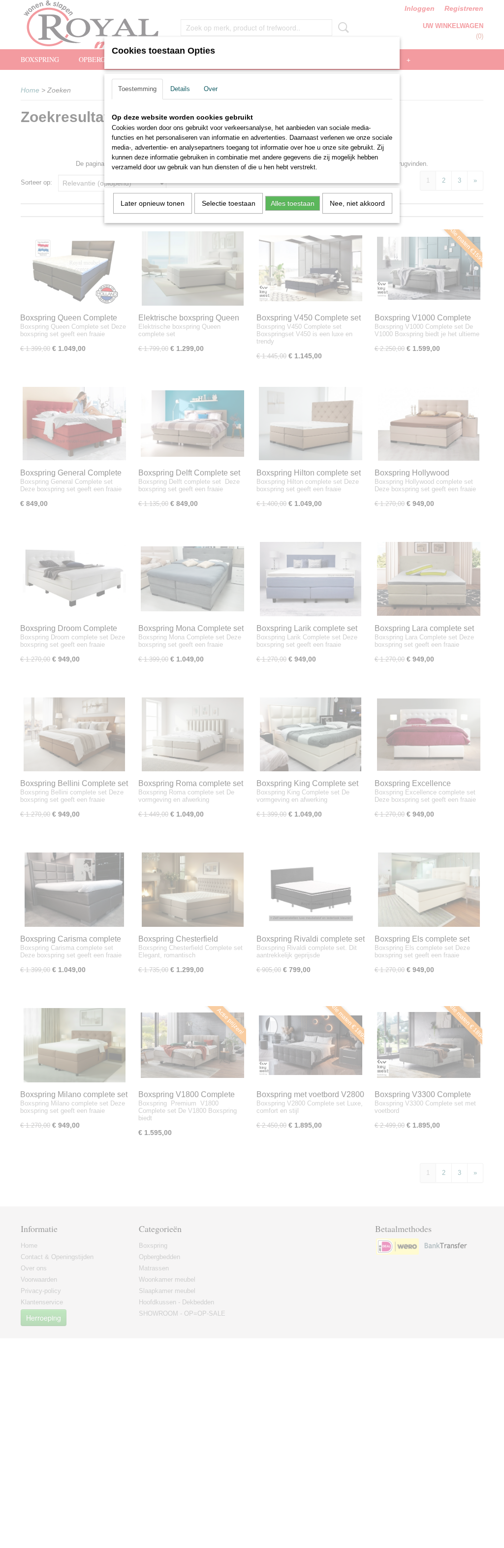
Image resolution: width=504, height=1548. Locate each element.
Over (211, 89)
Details (180, 89)
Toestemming (137, 89)
